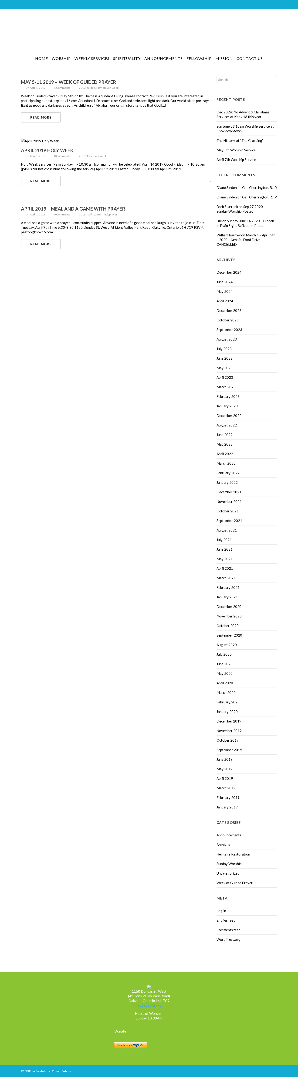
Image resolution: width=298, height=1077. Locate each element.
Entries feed (226, 920)
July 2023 (224, 349)
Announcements (163, 58)
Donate (120, 1031)
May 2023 (225, 368)
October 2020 (228, 626)
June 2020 (225, 664)
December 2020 (229, 606)
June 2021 (225, 549)
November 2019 (229, 731)
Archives (223, 844)
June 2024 (225, 282)
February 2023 (228, 396)
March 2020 (226, 692)
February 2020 (228, 702)
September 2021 (229, 520)
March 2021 (226, 578)
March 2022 (226, 463)
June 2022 (225, 435)
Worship (61, 58)
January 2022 (227, 482)
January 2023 (227, 406)
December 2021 (229, 492)
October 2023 (228, 320)
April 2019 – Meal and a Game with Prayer (73, 208)
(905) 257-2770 (149, 1005)
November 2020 (229, 616)
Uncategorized (228, 873)
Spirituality (127, 58)
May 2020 (225, 673)
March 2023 (226, 387)
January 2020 (227, 711)
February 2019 (228, 797)
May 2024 (225, 291)
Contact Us (250, 58)
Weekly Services (91, 58)
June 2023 (225, 358)
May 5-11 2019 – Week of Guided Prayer (68, 82)
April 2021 (225, 568)
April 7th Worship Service (236, 159)
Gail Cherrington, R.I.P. (259, 187)
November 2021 (229, 501)
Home (41, 58)
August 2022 (227, 425)
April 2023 (225, 377)
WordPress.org (228, 939)
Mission (224, 58)
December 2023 (229, 310)
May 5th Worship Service (236, 150)
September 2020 (229, 635)
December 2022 (229, 415)
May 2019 (225, 769)
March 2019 (226, 788)
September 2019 (229, 750)
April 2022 (225, 454)
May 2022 (225, 444)
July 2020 (224, 654)
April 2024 (225, 301)
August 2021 (227, 530)
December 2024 (229, 272)
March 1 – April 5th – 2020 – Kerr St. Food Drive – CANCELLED (246, 239)
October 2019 (228, 740)
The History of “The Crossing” (240, 140)
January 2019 (227, 807)
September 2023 (229, 329)
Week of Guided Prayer (235, 883)
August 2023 (227, 339)
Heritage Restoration (233, 854)
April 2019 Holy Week (47, 150)
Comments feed (228, 930)
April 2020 (225, 683)
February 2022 (228, 473)
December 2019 (229, 721)
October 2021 (228, 511)
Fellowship (199, 58)
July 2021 (224, 540)
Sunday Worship (229, 864)
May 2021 (225, 559)
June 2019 (225, 759)
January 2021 (227, 597)
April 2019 (225, 778)
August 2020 (227, 645)
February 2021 (228, 587)
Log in (221, 911)
